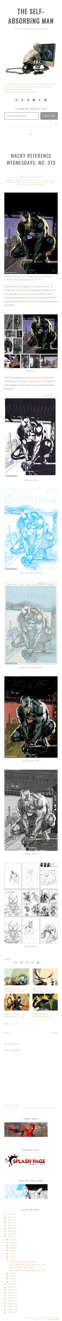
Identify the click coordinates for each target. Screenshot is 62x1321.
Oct (12, 1245)
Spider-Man (34, 182)
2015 (10, 1290)
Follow (49, 116)
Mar (12, 1276)
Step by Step (48, 182)
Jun (12, 1256)
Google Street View (37, 381)
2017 (10, 1284)
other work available (34, 294)
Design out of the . (46, 1319)
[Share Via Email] (38, 962)
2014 (10, 1292)
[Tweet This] (21, 962)
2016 (10, 1287)
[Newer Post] (7, 1032)
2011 (10, 1301)
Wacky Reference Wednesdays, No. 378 (27, 1270)
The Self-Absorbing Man (31, 16)
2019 (10, 1234)
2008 (10, 1309)
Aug (12, 1250)
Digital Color (29, 180)
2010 (10, 1304)
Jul (12, 1253)
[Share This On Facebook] (16, 962)
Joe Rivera (49, 180)
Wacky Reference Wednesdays (18, 89)
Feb (12, 1278)
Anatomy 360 (37, 377)
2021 (10, 1228)
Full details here (40, 286)
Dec (12, 1239)
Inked (40, 180)
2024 (10, 1220)
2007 (10, 1312)
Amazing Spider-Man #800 (21, 1267)
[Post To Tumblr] (33, 962)
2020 (10, 1231)
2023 (10, 1223)
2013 (10, 1295)
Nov (12, 1242)
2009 (10, 1306)
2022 (10, 1225)
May (12, 1259)
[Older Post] (55, 1032)
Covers (17, 180)
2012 (10, 1298)
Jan (12, 1281)
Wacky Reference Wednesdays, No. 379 (27, 1264)
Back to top (11, 1105)
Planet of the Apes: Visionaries (23, 1262)
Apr (12, 1273)
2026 (10, 1214)
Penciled (11, 182)
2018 (10, 1236)
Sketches (22, 182)
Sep (12, 1248)
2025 (10, 1217)
